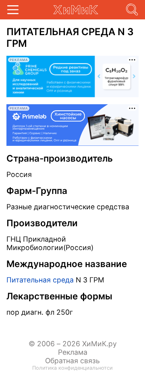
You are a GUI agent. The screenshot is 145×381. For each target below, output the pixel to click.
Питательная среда (40, 280)
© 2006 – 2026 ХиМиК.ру (73, 343)
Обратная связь (72, 360)
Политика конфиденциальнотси (72, 368)
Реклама (72, 352)
